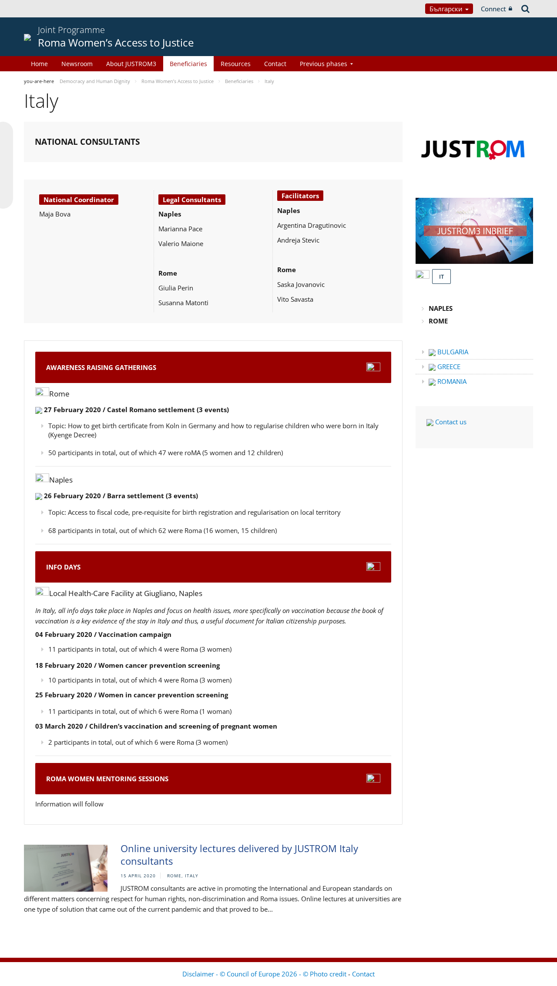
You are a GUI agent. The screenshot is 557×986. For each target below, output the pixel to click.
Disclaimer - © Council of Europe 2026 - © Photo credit (265, 973)
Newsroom (77, 64)
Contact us (449, 421)
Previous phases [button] (323, 64)
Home (39, 64)
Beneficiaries (188, 64)
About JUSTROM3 (131, 64)
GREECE (448, 366)
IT (441, 276)
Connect (493, 8)
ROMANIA (451, 381)
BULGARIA (452, 351)
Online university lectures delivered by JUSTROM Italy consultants (239, 854)
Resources (236, 64)
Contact (275, 64)
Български (446, 8)
